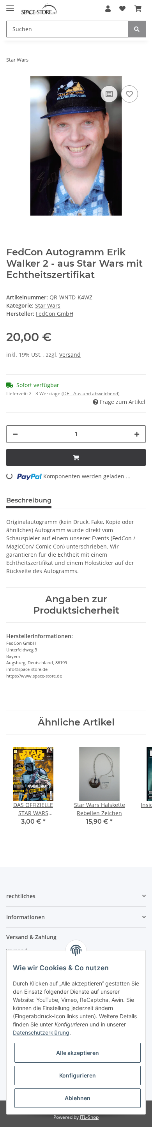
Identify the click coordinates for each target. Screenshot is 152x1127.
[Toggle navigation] (10, 5)
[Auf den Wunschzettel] (129, 94)
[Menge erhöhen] (136, 434)
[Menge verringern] (15, 434)
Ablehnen (77, 1098)
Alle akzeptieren (77, 1052)
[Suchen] (137, 29)
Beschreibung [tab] (28, 500)
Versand (70, 354)
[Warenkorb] (138, 8)
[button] (108, 8)
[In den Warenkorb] (76, 457)
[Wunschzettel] (122, 8)
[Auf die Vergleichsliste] (109, 94)
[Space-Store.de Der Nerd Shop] (39, 9)
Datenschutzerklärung (41, 1032)
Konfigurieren (77, 1075)
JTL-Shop (89, 1117)
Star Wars (47, 305)
